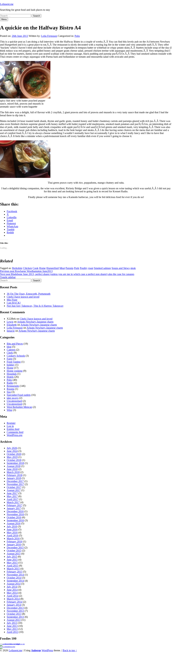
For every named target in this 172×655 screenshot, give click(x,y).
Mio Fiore (12, 299)
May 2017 (12, 496)
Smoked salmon (102, 268)
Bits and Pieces (15, 343)
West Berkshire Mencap (19, 407)
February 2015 (14, 571)
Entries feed (13, 429)
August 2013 (13, 619)
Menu (4, 19)
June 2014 (12, 589)
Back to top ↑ (70, 650)
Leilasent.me (6, 4)
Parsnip (69, 268)
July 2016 (12, 526)
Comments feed (15, 432)
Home (42, 268)
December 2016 (15, 511)
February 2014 (14, 601)
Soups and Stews (121, 268)
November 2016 (15, 514)
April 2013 (12, 632)
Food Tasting (14, 361)
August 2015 (13, 553)
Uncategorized (14, 404)
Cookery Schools (16, 355)
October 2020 (14, 454)
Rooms (10, 388)
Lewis (10, 321)
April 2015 (12, 565)
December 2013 (15, 607)
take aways (12, 398)
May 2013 (12, 629)
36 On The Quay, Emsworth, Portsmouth (28, 293)
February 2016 (14, 541)
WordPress (47, 650)
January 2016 (14, 544)
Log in (10, 426)
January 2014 (14, 604)
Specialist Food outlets (19, 395)
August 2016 (13, 523)
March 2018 (13, 472)
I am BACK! (14, 302)
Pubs (77, 36)
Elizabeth (12, 324)
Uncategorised (14, 401)
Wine (9, 410)
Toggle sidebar (8, 277)
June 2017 (12, 493)
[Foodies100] (7, 646)
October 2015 (14, 550)
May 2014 (12, 592)
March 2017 (13, 502)
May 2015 (12, 562)
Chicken (27, 268)
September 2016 (15, 520)
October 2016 (14, 517)
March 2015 (13, 568)
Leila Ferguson (49, 36)
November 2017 (15, 484)
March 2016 (13, 538)
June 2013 (12, 626)
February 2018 (14, 475)
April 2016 (12, 535)
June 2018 (12, 469)
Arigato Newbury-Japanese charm (35, 321)
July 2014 (12, 586)
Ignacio (11, 330)
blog (9, 346)
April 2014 (12, 595)
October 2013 (14, 613)
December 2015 (15, 547)
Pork (76, 268)
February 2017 (14, 505)
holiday (11, 364)
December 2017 (15, 481)
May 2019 (12, 457)
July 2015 (12, 556)
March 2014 (13, 598)
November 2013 (15, 610)
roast (90, 268)
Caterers (11, 349)
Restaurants (13, 385)
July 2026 (12, 448)
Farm (9, 358)
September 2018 (15, 463)
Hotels (10, 376)
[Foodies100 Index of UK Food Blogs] (14, 643)
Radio (10, 382)
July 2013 (12, 622)
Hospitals (12, 373)
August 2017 (13, 490)
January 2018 (14, 478)
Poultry (84, 268)
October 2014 (14, 577)
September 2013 (15, 616)
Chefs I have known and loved (23, 296)
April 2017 (12, 499)
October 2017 (14, 487)
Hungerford (52, 268)
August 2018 (13, 466)
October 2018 (14, 460)
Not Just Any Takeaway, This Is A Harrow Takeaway (35, 305)
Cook (35, 268)
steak (133, 268)
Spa (9, 391)
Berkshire (17, 268)
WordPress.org (14, 435)
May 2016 (12, 532)
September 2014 (15, 580)
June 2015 (12, 559)
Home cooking (15, 370)
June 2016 (12, 529)
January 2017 (14, 508)
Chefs (10, 352)
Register (11, 423)
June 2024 (12, 451)
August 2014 (13, 583)
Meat (62, 268)
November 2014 (15, 574)
